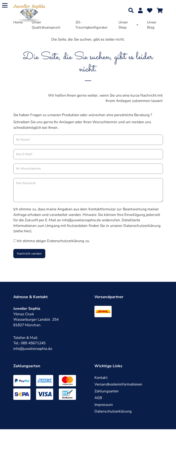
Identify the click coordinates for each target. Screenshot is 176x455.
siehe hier (22, 231)
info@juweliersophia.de (32, 348)
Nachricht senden (29, 254)
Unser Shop (123, 25)
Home (18, 22)
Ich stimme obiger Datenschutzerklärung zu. (53, 240)
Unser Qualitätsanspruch (46, 25)
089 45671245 (33, 343)
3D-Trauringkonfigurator (91, 25)
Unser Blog (152, 25)
